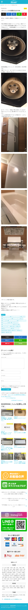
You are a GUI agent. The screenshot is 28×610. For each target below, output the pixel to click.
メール (3, 375)
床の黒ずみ (13, 326)
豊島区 (4, 332)
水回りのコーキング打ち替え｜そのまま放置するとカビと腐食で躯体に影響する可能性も (13, 493)
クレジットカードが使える (18, 318)
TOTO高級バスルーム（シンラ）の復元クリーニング (13, 505)
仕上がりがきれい (6, 326)
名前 (2, 370)
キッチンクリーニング (7, 318)
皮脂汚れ (20, 330)
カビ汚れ (23, 316)
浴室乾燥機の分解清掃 (7, 330)
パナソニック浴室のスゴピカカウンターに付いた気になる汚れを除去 (13, 499)
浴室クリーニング (15, 328)
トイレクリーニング (12, 320)
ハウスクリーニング (22, 320)
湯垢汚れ (14, 330)
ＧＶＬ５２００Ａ (6, 316)
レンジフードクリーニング (7, 324)
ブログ (4, 314)
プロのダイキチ (15, 322)
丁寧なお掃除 (17, 324)
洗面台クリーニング (6, 328)
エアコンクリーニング (15, 316)
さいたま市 (5, 320)
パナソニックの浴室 (6, 322)
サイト (2, 380)
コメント (3, 357)
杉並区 (19, 326)
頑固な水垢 (9, 332)
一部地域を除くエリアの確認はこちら (12, 599)
